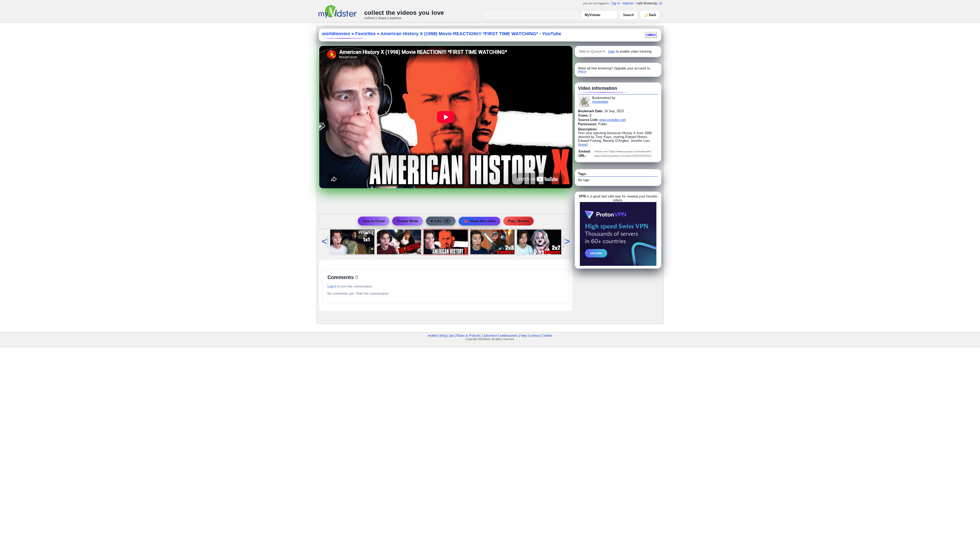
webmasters (509, 335)
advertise (490, 335)
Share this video (479, 221)
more (582, 144)
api (451, 335)
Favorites (365, 33)
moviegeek (600, 102)
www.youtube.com (612, 120)
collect (651, 34)
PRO (581, 72)
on (660, 3)
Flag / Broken (518, 221)
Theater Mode (407, 221)
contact (535, 335)
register (627, 3)
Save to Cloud (373, 221)
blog (443, 335)
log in (616, 3)
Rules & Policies (468, 335)
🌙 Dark (650, 15)
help (524, 335)
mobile (432, 335)
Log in (331, 286)
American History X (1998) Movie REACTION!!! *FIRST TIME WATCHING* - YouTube (471, 33)
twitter (547, 335)
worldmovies (336, 33)
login (611, 51)
